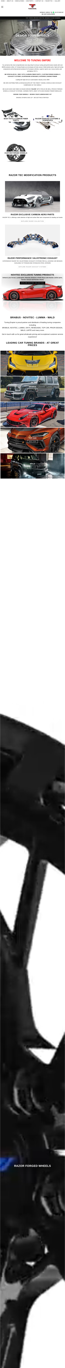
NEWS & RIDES (19, 1)
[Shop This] (32, 363)
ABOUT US (10, 1)
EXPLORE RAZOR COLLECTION (32, 221)
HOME (3, 1)
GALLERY (57, 1)
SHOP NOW (32, 39)
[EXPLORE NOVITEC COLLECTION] (32, 293)
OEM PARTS (29, 1)
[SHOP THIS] (32, 389)
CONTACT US (39, 1)
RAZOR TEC (49, 1)
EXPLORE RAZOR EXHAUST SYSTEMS (32, 266)
